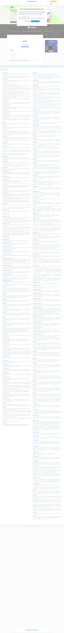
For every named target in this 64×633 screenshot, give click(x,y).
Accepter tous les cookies (35, 21)
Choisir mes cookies (27, 21)
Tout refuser (32, 23)
